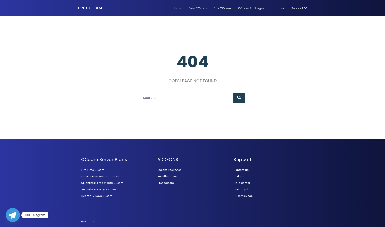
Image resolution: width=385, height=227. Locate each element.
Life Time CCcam (92, 170)
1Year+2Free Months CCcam (100, 176)
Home (177, 8)
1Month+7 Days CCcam (96, 196)
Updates (278, 8)
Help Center (242, 183)
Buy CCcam (222, 8)
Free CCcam (197, 8)
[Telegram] (13, 215)
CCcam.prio (241, 189)
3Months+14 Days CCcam (98, 189)
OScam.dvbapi (244, 196)
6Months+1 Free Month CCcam (102, 183)
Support (297, 8)
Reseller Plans (167, 176)
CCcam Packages (251, 8)
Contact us (241, 170)
